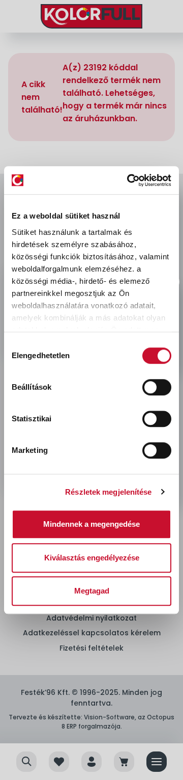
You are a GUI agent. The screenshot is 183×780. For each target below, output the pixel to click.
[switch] (156, 387)
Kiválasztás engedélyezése (91, 557)
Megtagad (91, 590)
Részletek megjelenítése (108, 492)
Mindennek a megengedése (91, 524)
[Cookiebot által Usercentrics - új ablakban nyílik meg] (129, 180)
